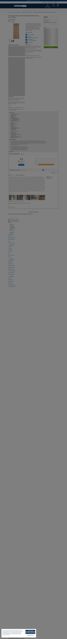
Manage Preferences (30, 635)
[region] (18, 633)
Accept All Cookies (30, 630)
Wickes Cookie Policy (13, 634)
